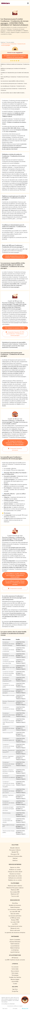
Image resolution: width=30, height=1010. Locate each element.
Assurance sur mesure (15, 873)
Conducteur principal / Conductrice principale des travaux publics (8, 673)
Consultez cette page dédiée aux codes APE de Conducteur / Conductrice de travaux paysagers (15, 256)
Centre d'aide (15, 969)
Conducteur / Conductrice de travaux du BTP (8, 728)
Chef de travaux (6, 813)
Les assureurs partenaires (15, 915)
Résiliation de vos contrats (15, 880)
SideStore (15, 860)
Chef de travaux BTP (8, 732)
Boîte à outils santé (15, 930)
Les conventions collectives (15, 909)
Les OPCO (15, 924)
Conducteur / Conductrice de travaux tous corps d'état (8, 661)
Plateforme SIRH (15, 890)
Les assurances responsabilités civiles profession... (13, 81)
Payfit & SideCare (15, 943)
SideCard (15, 858)
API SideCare (15, 957)
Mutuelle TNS (15, 852)
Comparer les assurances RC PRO (15, 328)
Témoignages (15, 975)
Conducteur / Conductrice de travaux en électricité (8, 649)
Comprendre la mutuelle (16, 588)
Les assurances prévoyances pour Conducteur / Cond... (14, 83)
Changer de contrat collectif (15, 871)
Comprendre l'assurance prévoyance (16, 449)
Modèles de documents (15, 905)
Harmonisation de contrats (15, 876)
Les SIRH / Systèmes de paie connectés (15, 959)
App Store (15, 989)
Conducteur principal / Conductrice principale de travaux (8, 808)
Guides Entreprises (15, 907)
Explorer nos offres (15, 867)
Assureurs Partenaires (15, 941)
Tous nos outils (15, 896)
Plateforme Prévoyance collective (15, 887)
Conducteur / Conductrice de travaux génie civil (8, 655)
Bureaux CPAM (15, 920)
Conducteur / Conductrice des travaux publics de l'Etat (9, 714)
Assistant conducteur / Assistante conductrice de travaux (8, 771)
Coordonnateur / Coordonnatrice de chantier (7, 820)
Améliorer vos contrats (15, 869)
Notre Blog (15, 903)
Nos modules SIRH (15, 892)
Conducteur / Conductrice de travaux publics (8, 685)
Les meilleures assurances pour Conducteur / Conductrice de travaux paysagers (15, 56)
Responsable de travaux (8, 695)
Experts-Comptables (15, 939)
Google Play (15, 991)
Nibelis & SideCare (15, 948)
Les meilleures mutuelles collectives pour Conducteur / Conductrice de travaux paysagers (15, 575)
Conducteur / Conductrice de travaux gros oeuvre (8, 791)
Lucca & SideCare (15, 946)
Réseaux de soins (15, 928)
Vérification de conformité (15, 878)
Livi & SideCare (15, 950)
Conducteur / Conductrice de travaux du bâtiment (8, 802)
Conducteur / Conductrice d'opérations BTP (7, 679)
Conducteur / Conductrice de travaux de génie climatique (8, 643)
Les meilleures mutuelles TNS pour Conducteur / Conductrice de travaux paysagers (15, 582)
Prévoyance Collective (15, 850)
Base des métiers (15, 913)
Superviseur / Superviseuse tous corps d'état (9, 667)
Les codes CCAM (15, 922)
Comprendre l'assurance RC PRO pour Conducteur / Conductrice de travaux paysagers (15, 333)
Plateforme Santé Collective (15, 885)
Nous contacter (15, 971)
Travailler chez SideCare (15, 977)
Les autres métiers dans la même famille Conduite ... (13, 92)
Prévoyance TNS (15, 854)
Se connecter (15, 967)
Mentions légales (15, 979)
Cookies (15, 983)
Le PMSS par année (15, 918)
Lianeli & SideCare (14, 952)
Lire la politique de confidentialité (8, 1003)
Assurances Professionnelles (15, 856)
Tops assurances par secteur (15, 926)
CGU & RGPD (15, 981)
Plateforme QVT (15, 894)
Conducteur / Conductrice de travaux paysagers (8, 691)
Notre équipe (15, 973)
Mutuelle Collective (15, 848)
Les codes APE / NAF (15, 911)
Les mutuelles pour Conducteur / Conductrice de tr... (13, 86)
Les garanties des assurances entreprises (15, 932)
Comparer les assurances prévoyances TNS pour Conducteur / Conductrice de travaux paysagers (15, 442)
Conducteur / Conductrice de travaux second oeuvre (8, 746)
